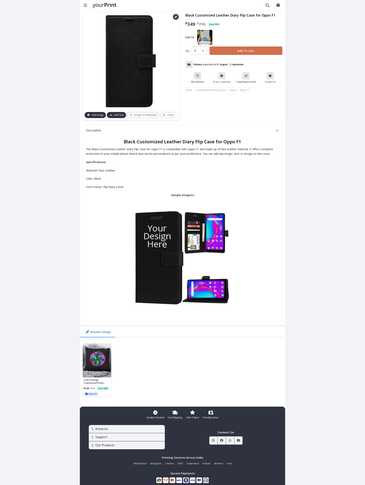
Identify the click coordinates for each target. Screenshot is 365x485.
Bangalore (156, 463)
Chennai (169, 463)
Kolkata (207, 463)
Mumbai (218, 463)
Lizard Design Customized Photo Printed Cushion (94, 382)
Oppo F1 (244, 90)
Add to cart (246, 51)
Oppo (233, 90)
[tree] (127, 437)
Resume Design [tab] (100, 332)
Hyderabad (193, 463)
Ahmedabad (140, 463)
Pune (229, 463)
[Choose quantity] (202, 51)
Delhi (180, 463)
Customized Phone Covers (211, 90)
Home (188, 90)
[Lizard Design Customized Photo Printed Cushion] (97, 360)
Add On (189, 37)
